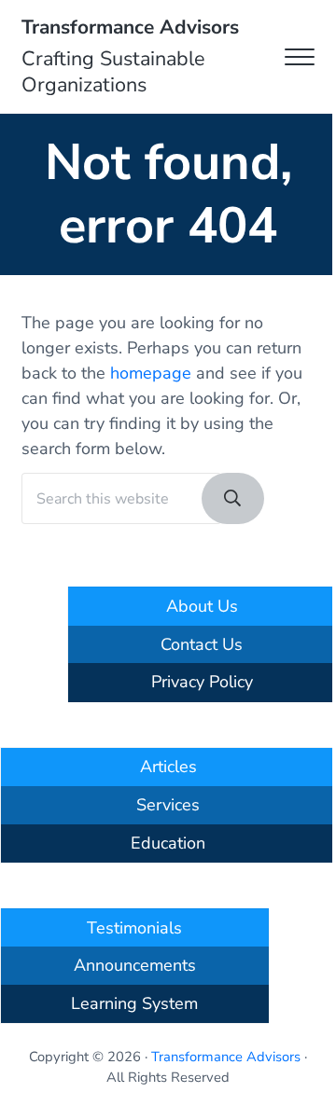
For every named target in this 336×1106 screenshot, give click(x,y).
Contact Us (202, 644)
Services (168, 805)
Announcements (135, 965)
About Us (202, 606)
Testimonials (134, 928)
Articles (168, 766)
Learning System (134, 1003)
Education (168, 843)
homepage (150, 373)
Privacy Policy (202, 682)
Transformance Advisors (130, 27)
